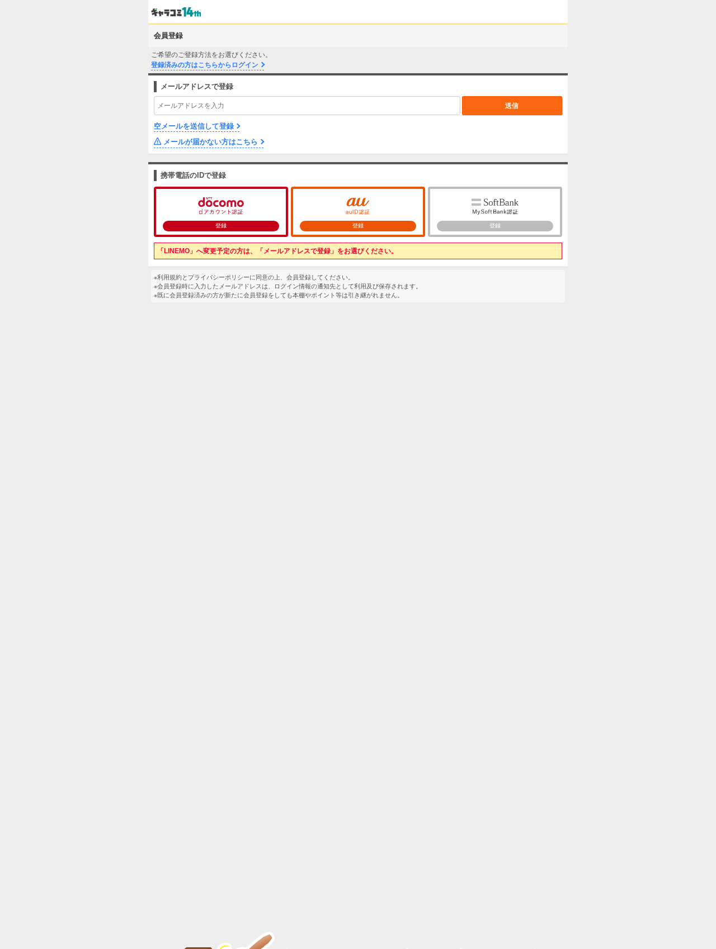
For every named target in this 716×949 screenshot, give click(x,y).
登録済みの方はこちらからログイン (204, 65)
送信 (512, 106)
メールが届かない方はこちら (210, 141)
